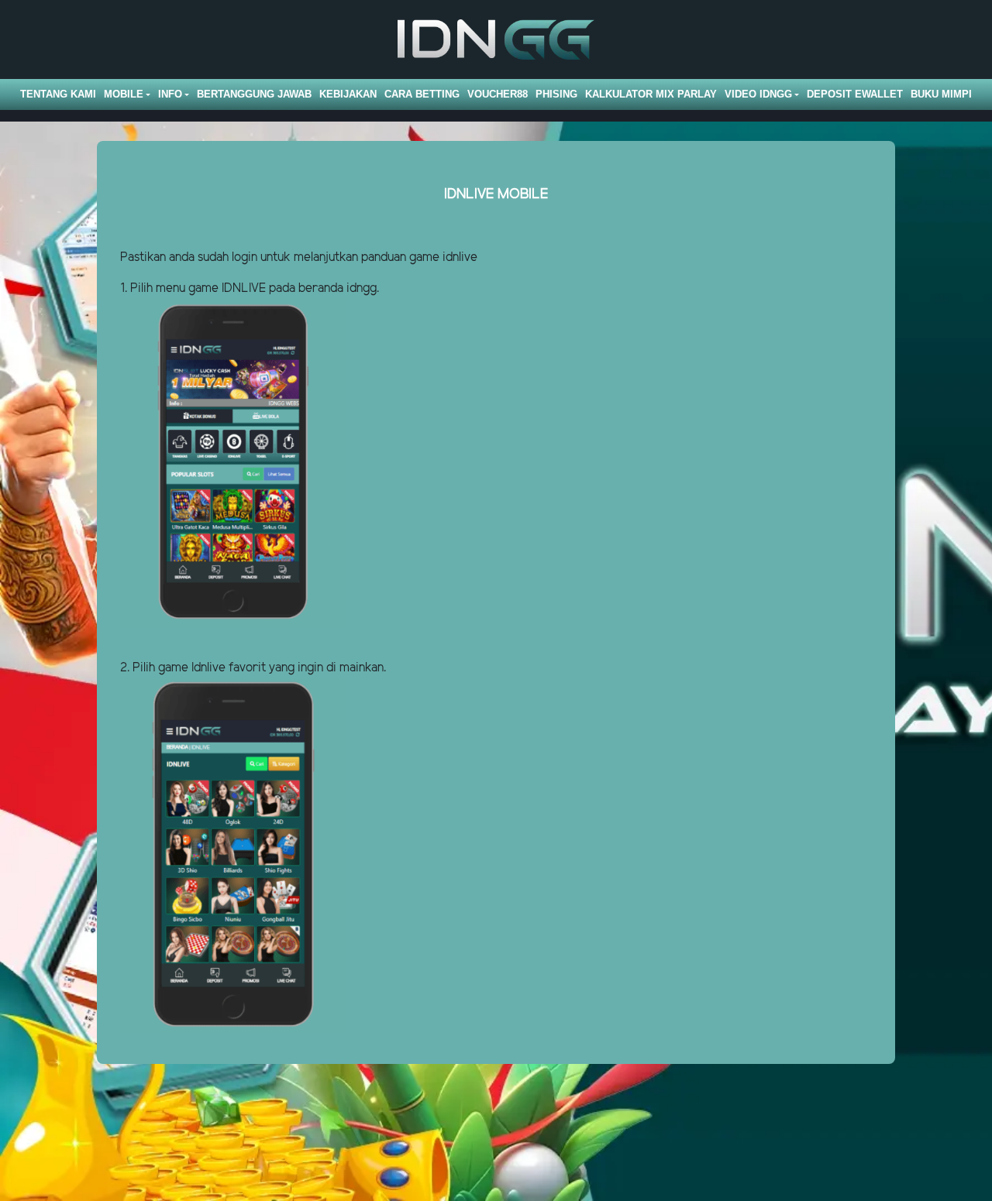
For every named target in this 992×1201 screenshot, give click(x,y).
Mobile (123, 94)
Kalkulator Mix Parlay (651, 94)
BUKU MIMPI (941, 94)
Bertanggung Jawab (254, 94)
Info (170, 94)
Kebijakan (348, 94)
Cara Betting (422, 94)
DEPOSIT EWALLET (855, 94)
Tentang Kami (58, 94)
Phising (556, 94)
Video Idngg (758, 94)
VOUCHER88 (497, 94)
